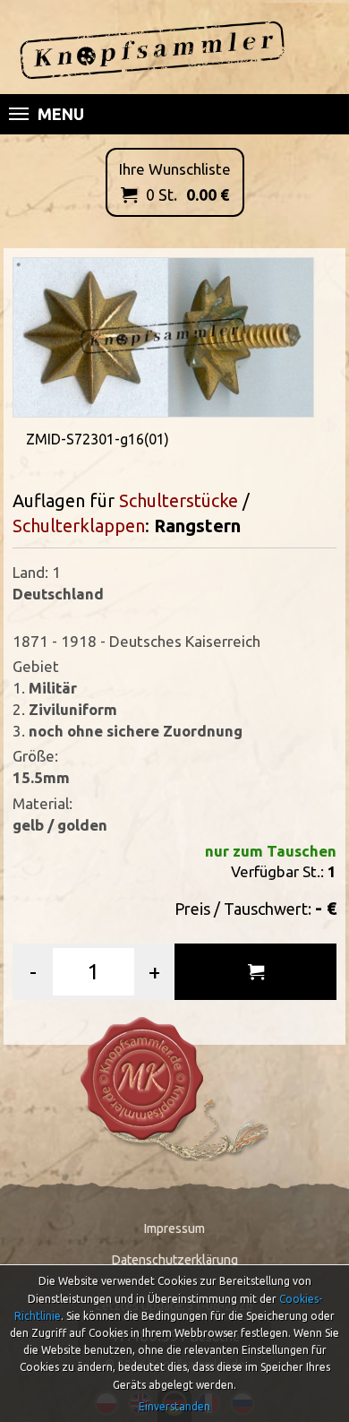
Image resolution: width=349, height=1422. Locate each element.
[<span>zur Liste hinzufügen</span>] (255, 972)
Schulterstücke (181, 500)
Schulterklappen (79, 525)
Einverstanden (174, 1406)
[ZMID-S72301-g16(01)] (163, 335)
